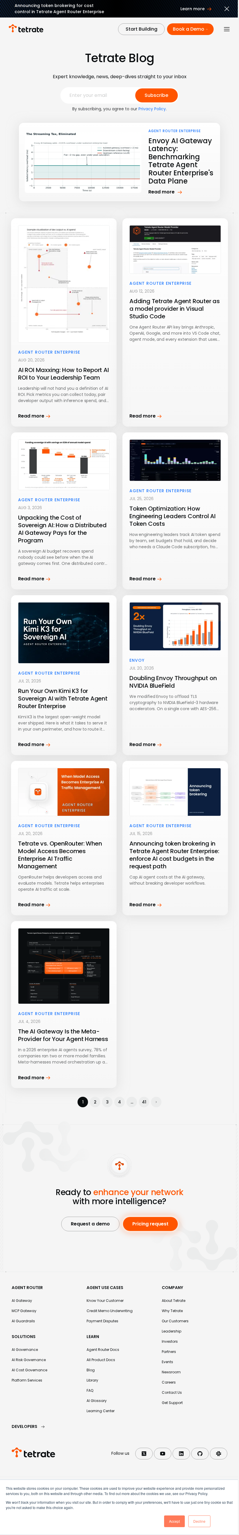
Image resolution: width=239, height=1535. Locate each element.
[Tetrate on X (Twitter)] (144, 1453)
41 (144, 1102)
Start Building (141, 29)
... (132, 1102)
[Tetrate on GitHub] (200, 1453)
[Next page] (156, 1102)
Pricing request (150, 1223)
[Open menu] (226, 29)
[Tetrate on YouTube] (162, 1453)
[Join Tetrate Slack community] (218, 1453)
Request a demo (90, 1223)
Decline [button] (199, 1521)
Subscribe (156, 95)
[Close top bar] (226, 9)
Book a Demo (188, 29)
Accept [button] (174, 1521)
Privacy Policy (152, 109)
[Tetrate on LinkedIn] (181, 1453)
